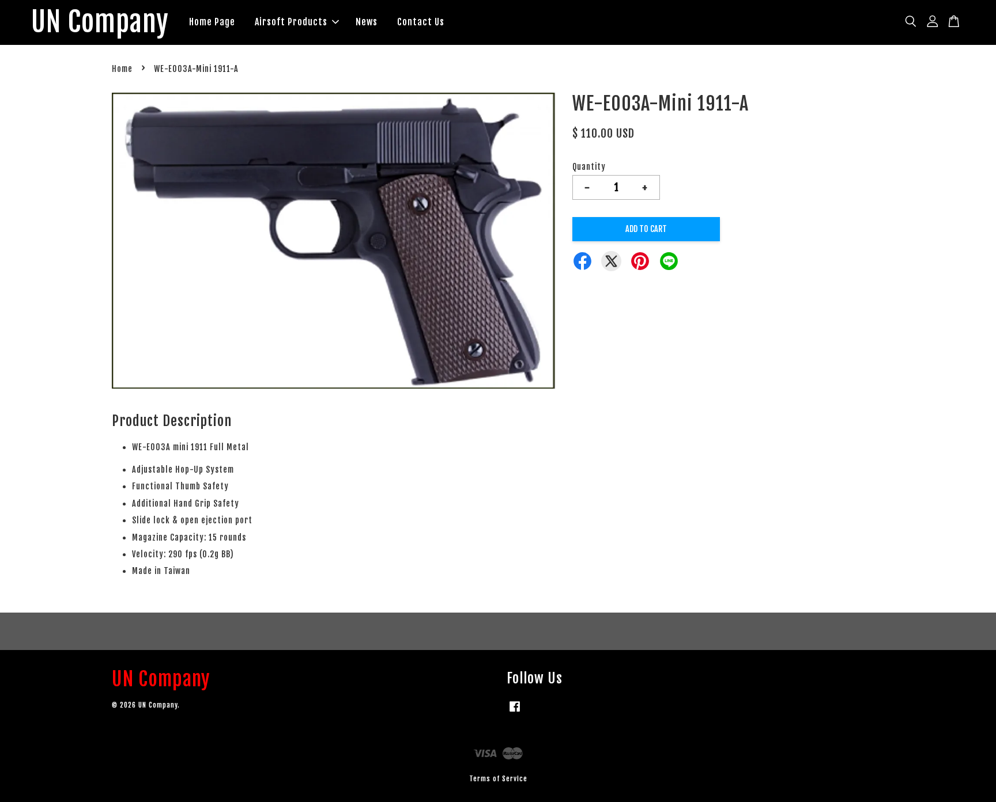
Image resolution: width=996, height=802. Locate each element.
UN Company (100, 22)
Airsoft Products (291, 22)
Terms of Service (498, 778)
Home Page (212, 22)
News (367, 22)
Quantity (589, 167)
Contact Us (420, 22)
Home (122, 69)
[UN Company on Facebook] (515, 712)
